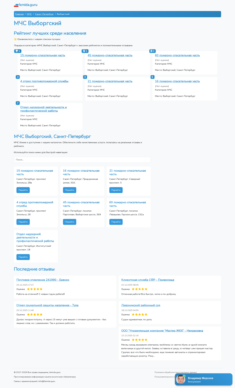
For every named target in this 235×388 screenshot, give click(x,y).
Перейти (23, 190)
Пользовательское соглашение (170, 376)
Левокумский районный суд (140, 305)
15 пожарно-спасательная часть (42, 55)
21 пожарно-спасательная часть (110, 81)
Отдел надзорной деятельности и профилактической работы (43, 109)
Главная (19, 14)
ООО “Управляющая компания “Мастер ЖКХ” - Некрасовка (162, 331)
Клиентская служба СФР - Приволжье (147, 280)
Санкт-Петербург (44, 14)
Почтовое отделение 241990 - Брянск (42, 280)
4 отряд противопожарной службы (44, 81)
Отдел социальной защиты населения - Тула (47, 305)
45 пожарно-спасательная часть (110, 55)
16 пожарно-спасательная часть (177, 81)
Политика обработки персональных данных (176, 372)
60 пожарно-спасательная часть (177, 55)
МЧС (29, 14)
